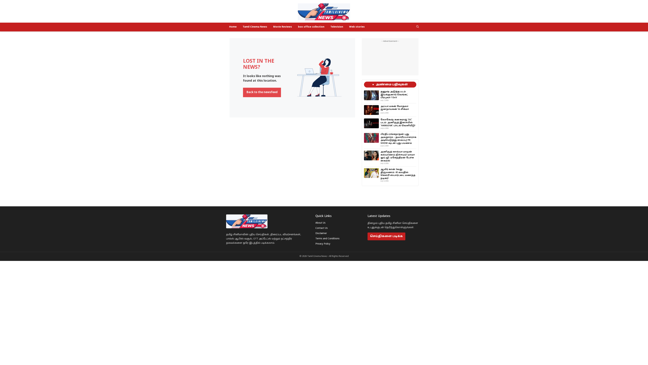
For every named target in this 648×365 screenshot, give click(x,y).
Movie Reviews (282, 27)
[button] (417, 27)
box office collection (311, 27)
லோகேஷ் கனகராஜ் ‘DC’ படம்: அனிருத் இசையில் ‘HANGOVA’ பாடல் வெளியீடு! (398, 122)
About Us (320, 223)
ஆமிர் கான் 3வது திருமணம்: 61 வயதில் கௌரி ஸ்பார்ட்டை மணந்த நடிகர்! (398, 174)
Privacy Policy (322, 243)
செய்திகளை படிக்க (386, 236)
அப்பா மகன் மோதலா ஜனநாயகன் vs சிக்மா (395, 108)
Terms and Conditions (327, 238)
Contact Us (321, 228)
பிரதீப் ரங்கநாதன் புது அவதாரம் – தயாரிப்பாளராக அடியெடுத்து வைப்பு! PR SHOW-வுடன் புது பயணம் (398, 139)
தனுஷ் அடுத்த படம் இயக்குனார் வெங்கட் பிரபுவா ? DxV (394, 94)
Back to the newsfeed (262, 92)
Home (233, 27)
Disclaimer (321, 233)
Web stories (357, 27)
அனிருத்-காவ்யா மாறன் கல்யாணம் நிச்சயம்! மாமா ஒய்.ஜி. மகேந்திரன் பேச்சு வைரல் (398, 156)
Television (336, 27)
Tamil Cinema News (255, 27)
